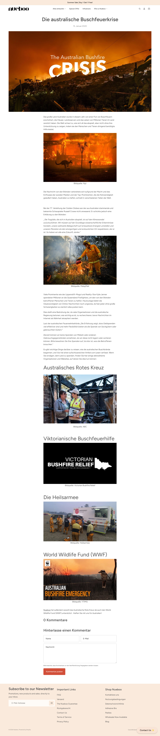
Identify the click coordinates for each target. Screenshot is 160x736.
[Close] (110, 345)
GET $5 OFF (80, 385)
